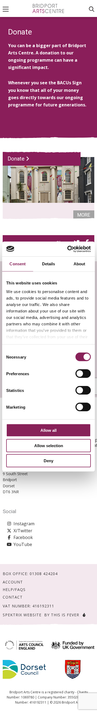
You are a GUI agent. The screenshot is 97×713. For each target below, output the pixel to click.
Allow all (48, 430)
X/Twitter (22, 531)
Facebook (23, 537)
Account (13, 582)
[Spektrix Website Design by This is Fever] (83, 614)
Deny (48, 460)
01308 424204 (44, 573)
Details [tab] (48, 264)
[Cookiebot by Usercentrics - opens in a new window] (68, 248)
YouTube (22, 544)
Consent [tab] (17, 264)
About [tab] (79, 264)
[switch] (83, 373)
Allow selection (48, 445)
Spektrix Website (22, 614)
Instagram (23, 524)
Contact (13, 597)
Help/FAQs (14, 590)
